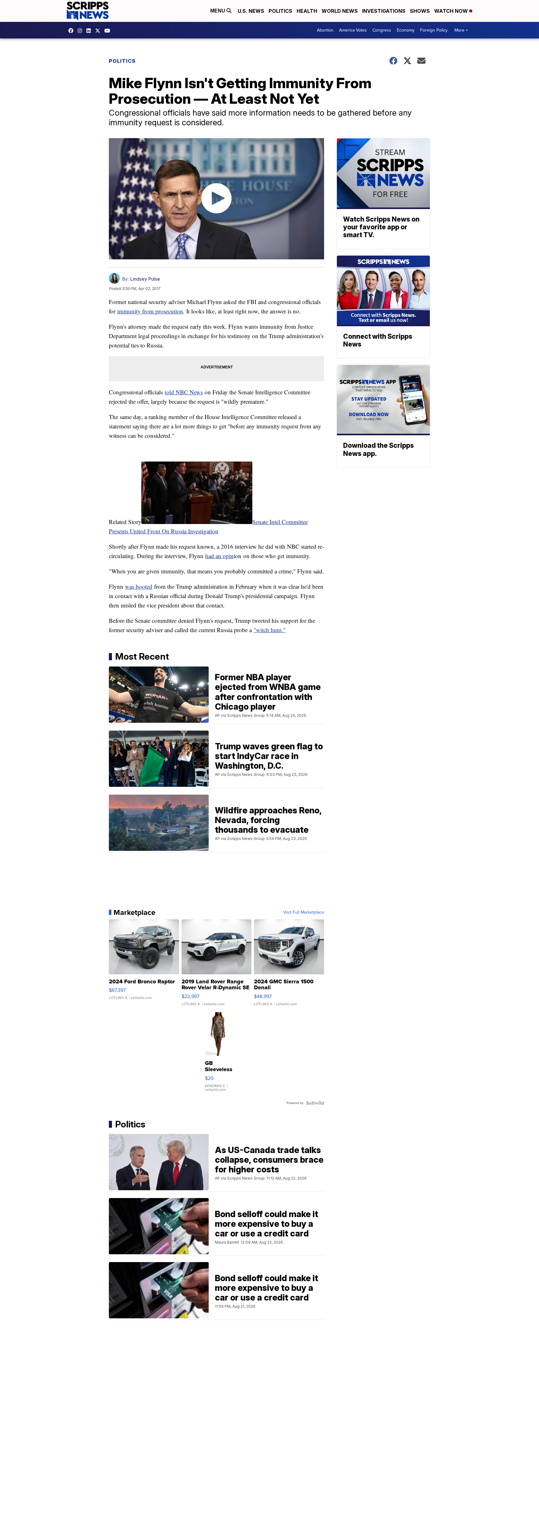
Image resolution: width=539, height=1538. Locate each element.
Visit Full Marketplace (303, 912)
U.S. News (251, 11)
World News (340, 11)
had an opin (219, 556)
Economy (406, 30)
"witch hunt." (270, 630)
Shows (420, 11)
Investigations (383, 11)
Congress (381, 30)
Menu (218, 10)
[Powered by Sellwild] (315, 1103)
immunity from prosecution (150, 311)
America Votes (353, 30)
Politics (280, 11)
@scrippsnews (108, 30)
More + (461, 30)
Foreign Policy (434, 30)
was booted (138, 586)
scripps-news (90, 30)
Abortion (325, 30)
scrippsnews (72, 30)
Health (307, 11)
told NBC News (184, 392)
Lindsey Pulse (145, 279)
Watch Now (451, 11)
